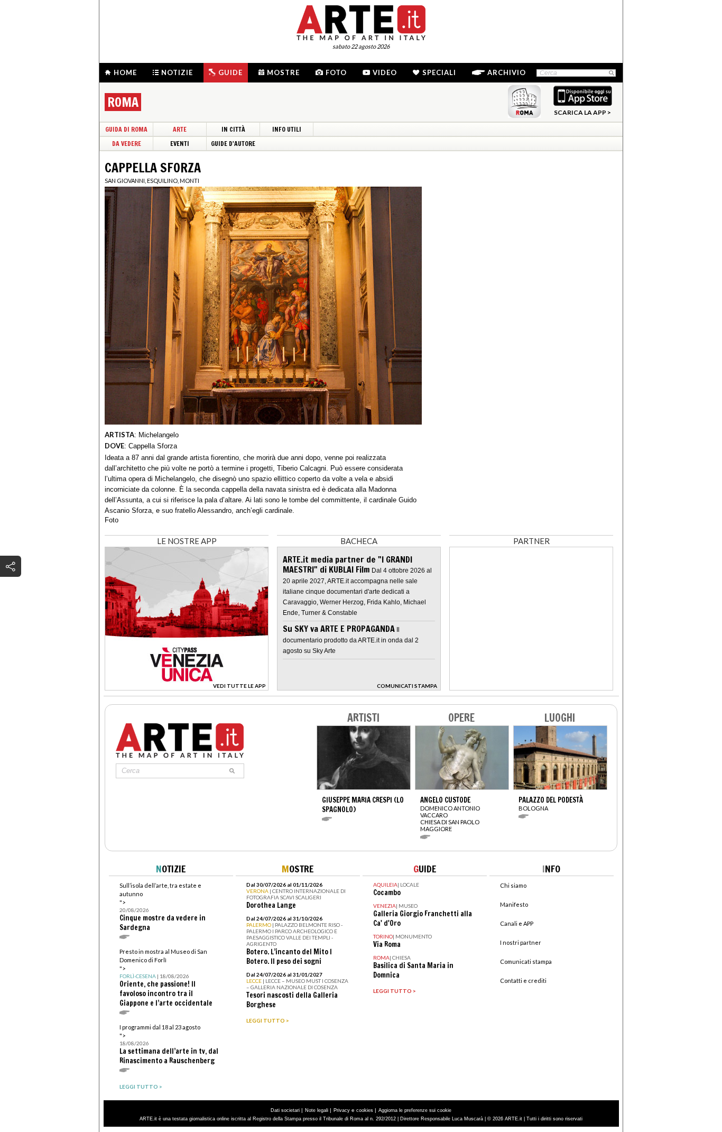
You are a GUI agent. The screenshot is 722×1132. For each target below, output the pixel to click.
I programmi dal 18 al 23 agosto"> (168, 1044)
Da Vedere (126, 143)
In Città (233, 129)
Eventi (179, 143)
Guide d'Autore (233, 143)
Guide (230, 72)
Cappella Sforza (152, 446)
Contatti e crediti (523, 980)
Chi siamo (513, 885)
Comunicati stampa (526, 961)
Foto (336, 72)
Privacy (342, 1110)
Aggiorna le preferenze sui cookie (414, 1110)
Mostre (283, 72)
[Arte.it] (361, 21)
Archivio (506, 72)
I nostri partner (520, 942)
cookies (364, 1110)
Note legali (316, 1110)
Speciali (439, 72)
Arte (180, 129)
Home (125, 72)
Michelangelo (158, 435)
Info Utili (286, 129)
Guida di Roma (126, 129)
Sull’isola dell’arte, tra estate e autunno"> (162, 907)
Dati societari (285, 1110)
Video (385, 72)
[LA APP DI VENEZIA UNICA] (186, 688)
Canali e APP (516, 923)
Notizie (177, 72)
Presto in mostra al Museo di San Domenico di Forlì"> (165, 978)
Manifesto (514, 904)
